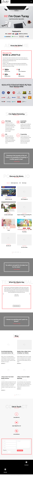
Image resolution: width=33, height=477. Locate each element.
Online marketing (24, 380)
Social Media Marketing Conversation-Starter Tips (7, 352)
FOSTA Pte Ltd (8, 199)
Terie (8, 230)
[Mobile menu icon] (31, 1)
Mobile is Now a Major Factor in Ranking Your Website (24, 352)
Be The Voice (24, 247)
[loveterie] (8, 222)
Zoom (7, 197)
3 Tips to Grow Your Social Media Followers (7, 377)
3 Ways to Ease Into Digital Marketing (23, 377)
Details (9, 197)
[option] (16, 295)
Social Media (12, 354)
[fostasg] (8, 191)
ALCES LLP (8, 246)
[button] (3, 294)
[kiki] (24, 191)
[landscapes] (8, 207)
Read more (3, 363)
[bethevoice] (24, 239)
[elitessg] (24, 224)
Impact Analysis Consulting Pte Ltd (24, 215)
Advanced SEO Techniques (5, 354)
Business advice (19, 380)
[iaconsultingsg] (24, 207)
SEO (9, 354)
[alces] (8, 238)
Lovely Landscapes (8, 215)
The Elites (24, 232)
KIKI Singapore (24, 199)
